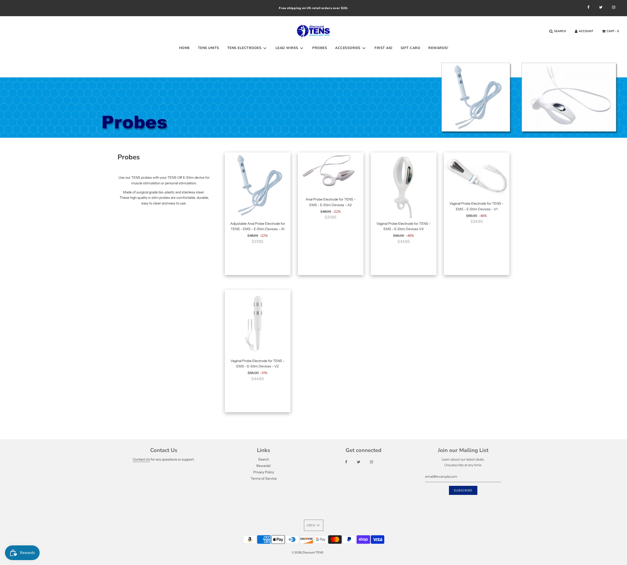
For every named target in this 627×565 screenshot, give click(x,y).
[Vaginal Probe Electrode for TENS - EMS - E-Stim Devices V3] (403, 185)
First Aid (383, 48)
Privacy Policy (263, 472)
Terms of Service (264, 478)
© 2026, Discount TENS (307, 552)
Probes (319, 48)
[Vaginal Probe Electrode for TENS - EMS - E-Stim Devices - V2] (257, 322)
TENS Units (208, 48)
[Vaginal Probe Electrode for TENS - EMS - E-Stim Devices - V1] (476, 175)
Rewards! (438, 48)
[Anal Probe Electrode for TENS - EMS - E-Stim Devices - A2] (330, 173)
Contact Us (141, 459)
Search (263, 459)
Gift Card (411, 48)
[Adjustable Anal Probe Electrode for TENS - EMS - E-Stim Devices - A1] (257, 185)
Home (184, 48)
